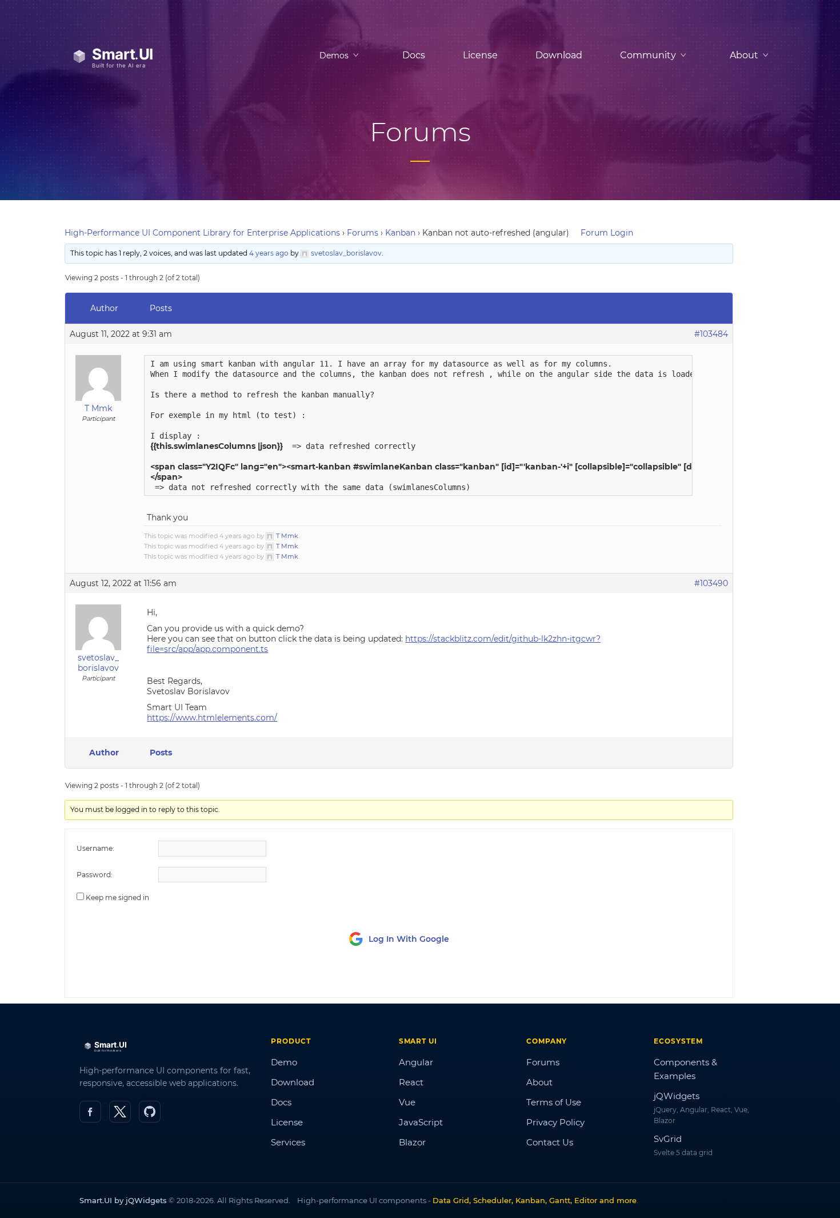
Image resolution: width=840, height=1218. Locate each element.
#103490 (711, 583)
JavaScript (421, 1122)
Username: (95, 848)
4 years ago (269, 253)
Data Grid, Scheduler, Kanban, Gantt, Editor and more (535, 1200)
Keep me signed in (117, 897)
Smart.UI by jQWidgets (123, 1200)
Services (288, 1142)
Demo (284, 1062)
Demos (334, 55)
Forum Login (607, 233)
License (480, 55)
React (411, 1082)
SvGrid (668, 1138)
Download (558, 55)
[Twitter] (120, 1112)
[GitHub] (150, 1112)
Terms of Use (553, 1102)
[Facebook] (90, 1112)
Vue (407, 1102)
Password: (95, 874)
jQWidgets (676, 1095)
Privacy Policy (555, 1122)
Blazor (412, 1142)
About (539, 1082)
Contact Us (549, 1142)
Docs (413, 55)
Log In (657, 978)
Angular (416, 1062)
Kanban (400, 233)
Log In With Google (409, 939)
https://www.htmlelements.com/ (212, 718)
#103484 (711, 334)
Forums (362, 233)
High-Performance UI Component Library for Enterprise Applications (202, 233)
